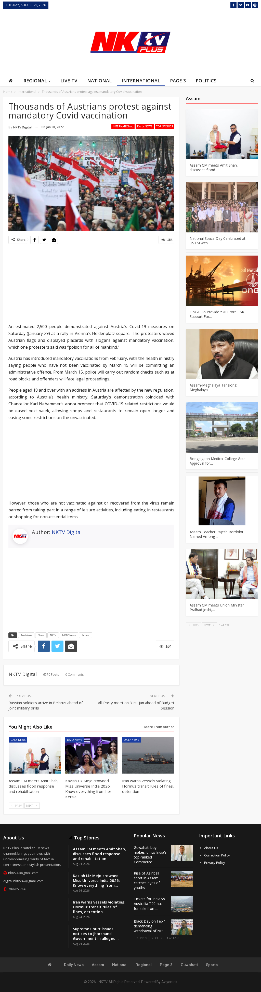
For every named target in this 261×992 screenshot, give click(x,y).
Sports (212, 965)
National (99, 81)
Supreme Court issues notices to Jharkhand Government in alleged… (96, 933)
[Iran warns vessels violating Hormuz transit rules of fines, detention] (148, 755)
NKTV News (69, 635)
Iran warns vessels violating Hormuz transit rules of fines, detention (99, 906)
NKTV (53, 635)
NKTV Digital (67, 532)
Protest (86, 635)
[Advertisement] (219, 41)
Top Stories (164, 126)
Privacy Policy (214, 862)
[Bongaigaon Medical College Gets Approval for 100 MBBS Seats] (222, 427)
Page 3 (178, 81)
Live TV (68, 81)
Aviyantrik (169, 982)
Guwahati (189, 965)
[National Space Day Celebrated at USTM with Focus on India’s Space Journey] (222, 207)
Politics (206, 81)
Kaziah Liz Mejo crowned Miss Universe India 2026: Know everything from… (96, 880)
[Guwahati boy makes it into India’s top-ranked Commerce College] (182, 853)
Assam (98, 965)
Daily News (144, 126)
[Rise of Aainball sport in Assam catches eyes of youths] (182, 879)
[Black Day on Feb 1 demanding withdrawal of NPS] (182, 927)
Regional (35, 81)
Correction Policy (217, 855)
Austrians (26, 635)
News (41, 635)
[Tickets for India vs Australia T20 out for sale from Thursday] (182, 904)
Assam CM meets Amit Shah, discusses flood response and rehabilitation (99, 853)
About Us (211, 848)
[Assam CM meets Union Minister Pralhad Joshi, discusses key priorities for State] (222, 574)
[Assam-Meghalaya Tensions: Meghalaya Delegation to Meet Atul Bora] (222, 354)
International (141, 81)
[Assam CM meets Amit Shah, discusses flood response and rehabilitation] (35, 755)
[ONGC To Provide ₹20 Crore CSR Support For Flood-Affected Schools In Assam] (222, 281)
